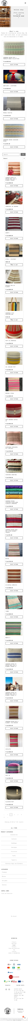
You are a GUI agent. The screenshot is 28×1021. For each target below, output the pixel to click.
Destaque (14, 847)
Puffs (14, 855)
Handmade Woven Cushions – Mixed (11, 140)
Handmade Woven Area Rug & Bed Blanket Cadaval (11, 531)
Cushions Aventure (11, 474)
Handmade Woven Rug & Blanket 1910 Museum (12, 722)
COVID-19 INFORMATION (14, 953)
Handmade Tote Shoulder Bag (10, 313)
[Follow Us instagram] (9, 989)
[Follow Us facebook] (6, 989)
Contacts (14, 946)
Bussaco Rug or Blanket (10, 286)
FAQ (14, 950)
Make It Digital (17, 1020)
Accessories (14, 834)
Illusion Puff (10, 801)
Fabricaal (14, 943)
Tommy (7, 611)
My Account (14, 916)
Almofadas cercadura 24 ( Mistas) (12, 447)
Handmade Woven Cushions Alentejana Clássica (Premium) (12, 502)
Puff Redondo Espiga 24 (12, 420)
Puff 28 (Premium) (11, 340)
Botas (7, 558)
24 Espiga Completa (11, 585)
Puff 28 (8, 775)
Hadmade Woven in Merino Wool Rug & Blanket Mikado (11, 179)
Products (14, 942)
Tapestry (14, 860)
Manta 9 (8, 637)
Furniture (14, 851)
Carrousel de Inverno (12, 206)
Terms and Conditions (6, 893)
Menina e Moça (10, 393)
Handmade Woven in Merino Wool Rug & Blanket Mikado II (11, 665)
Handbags (14, 843)
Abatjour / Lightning (9, 85)
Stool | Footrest (11, 259)
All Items (14, 828)
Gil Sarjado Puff (11, 367)
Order (14, 945)
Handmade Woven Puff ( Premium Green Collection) (11, 58)
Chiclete (8, 749)
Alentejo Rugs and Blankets (14, 863)
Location (14, 951)
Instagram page (18, 16)
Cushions (14, 839)
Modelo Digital (7, 112)
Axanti (7, 232)
